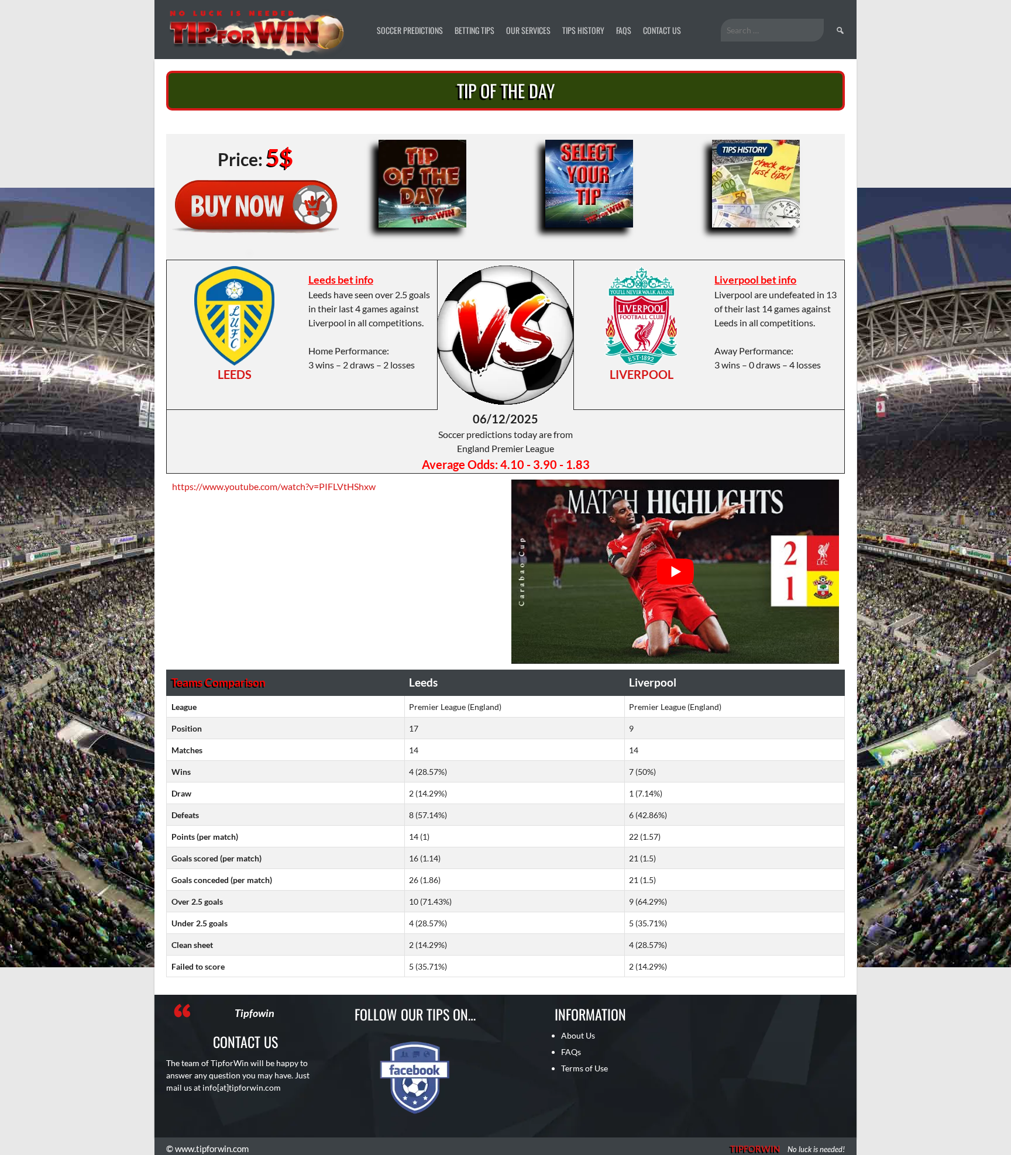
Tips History (583, 30)
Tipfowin (254, 1012)
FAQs (623, 30)
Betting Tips (474, 30)
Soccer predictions (410, 30)
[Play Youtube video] (675, 572)
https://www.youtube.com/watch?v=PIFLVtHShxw (274, 486)
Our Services (528, 30)
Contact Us (662, 30)
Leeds (235, 374)
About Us (578, 1035)
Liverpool (641, 374)
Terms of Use (584, 1068)
